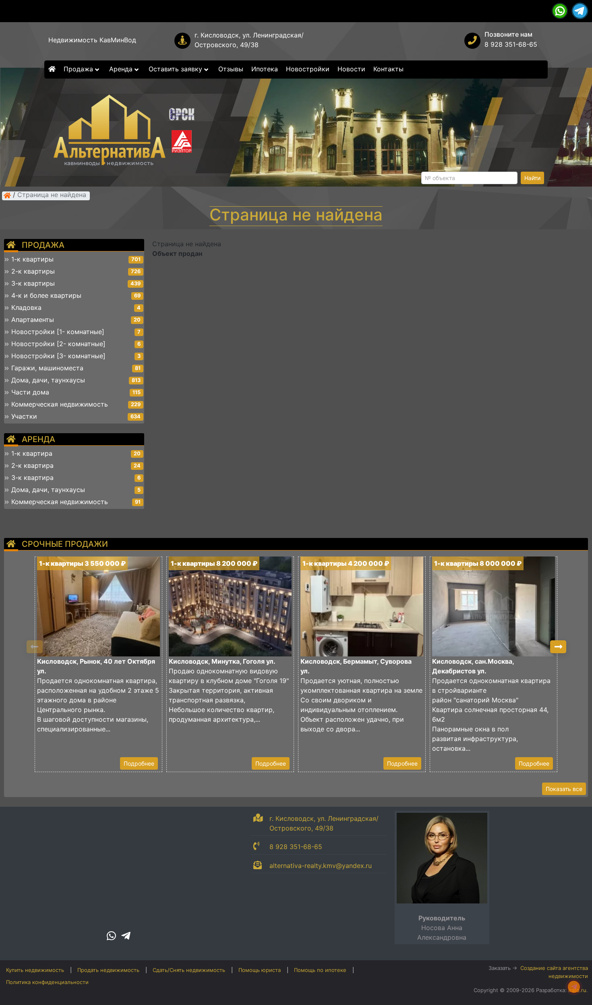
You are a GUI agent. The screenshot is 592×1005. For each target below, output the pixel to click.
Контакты (388, 69)
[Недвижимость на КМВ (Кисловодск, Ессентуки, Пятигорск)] (7, 195)
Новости (351, 69)
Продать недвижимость (108, 970)
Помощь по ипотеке (320, 970)
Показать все (564, 788)
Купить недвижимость (35, 970)
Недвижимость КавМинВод (92, 40)
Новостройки (307, 69)
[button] (558, 646)
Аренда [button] (122, 69)
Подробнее (139, 763)
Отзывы (230, 69)
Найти (532, 177)
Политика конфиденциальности (47, 982)
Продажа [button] (79, 69)
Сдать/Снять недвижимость (189, 970)
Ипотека (264, 69)
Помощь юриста (259, 970)
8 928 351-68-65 (510, 44)
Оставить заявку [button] (176, 69)
